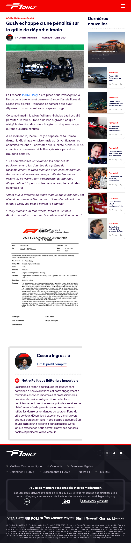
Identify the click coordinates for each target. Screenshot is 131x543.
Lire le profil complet (52, 364)
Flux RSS (104, 472)
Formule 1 (96, 47)
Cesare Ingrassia (28, 37)
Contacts (56, 466)
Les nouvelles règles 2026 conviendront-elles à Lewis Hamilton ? (114, 130)
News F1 (84, 472)
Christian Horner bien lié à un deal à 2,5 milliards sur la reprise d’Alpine (116, 155)
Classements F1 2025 (56, 472)
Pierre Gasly (30, 95)
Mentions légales (82, 466)
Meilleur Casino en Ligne (26, 466)
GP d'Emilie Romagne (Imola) (20, 18)
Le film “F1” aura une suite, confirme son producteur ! (115, 180)
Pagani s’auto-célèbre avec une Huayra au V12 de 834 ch (116, 104)
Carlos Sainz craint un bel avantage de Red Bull (115, 230)
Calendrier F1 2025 (22, 472)
